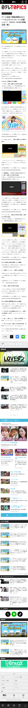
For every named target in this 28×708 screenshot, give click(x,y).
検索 (14, 697)
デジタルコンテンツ (6, 13)
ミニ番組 (3, 687)
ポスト (11, 336)
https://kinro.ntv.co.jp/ (11, 282)
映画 (16, 680)
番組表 (23, 697)
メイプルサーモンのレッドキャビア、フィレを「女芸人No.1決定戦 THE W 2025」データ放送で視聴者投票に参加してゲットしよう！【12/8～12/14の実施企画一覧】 (18, 560)
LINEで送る (23, 336)
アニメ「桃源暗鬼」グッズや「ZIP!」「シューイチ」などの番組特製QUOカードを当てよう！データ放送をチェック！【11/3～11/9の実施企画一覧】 (18, 551)
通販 (2, 691)
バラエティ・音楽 (5, 680)
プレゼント (18, 344)
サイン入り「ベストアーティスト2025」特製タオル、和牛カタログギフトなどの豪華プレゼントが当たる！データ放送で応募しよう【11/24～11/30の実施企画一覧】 (18, 535)
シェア (17, 336)
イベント (17, 687)
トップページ (5, 697)
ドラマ (2, 677)
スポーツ (3, 684)
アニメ (16, 684)
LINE (14, 614)
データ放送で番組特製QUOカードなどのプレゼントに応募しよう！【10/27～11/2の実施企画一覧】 (18, 568)
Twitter (8, 614)
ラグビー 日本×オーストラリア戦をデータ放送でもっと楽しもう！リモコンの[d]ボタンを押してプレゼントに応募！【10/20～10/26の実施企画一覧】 (18, 526)
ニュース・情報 (18, 677)
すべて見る (13, 415)
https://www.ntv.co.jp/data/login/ (13, 78)
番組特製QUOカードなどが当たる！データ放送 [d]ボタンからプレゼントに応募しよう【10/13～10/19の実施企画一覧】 (18, 543)
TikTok (20, 614)
